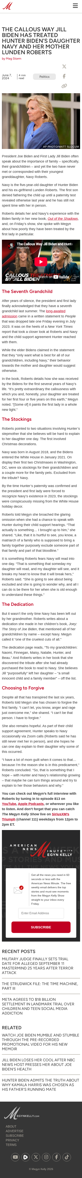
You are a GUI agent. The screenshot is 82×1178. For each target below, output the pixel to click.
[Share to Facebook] (64, 76)
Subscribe (15, 1135)
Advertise (14, 1131)
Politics (44, 76)
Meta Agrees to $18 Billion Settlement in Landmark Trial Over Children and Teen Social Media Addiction (38, 1006)
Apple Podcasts (31, 804)
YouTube (9, 804)
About (11, 1126)
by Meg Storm (11, 58)
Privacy (12, 1140)
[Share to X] (64, 66)
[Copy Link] (64, 86)
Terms (11, 1144)
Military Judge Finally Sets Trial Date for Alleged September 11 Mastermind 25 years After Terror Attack (37, 966)
